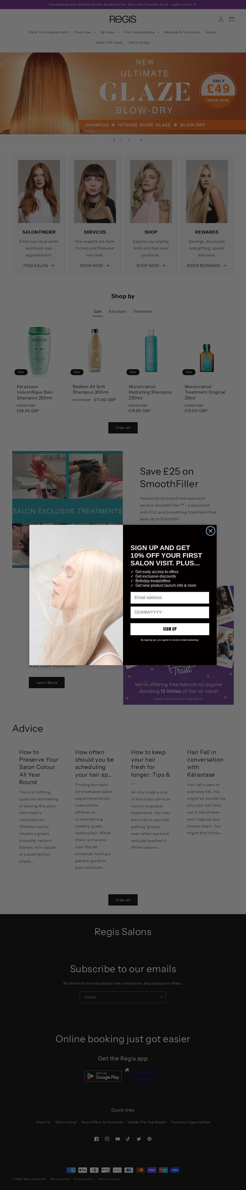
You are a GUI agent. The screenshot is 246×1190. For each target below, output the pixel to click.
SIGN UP (170, 629)
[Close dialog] (210, 531)
